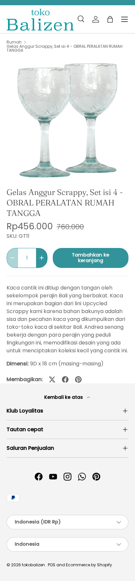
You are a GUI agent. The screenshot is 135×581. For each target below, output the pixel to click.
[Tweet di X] (52, 379)
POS (51, 565)
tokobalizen (33, 565)
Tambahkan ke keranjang (90, 258)
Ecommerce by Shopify (89, 565)
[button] (110, 19)
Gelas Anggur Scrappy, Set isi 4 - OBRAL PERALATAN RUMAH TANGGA (65, 48)
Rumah (14, 42)
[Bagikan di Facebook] (65, 379)
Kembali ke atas (64, 397)
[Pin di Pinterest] (78, 379)
